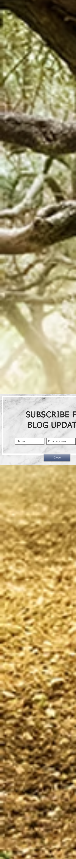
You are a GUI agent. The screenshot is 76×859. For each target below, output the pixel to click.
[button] (57, 457)
